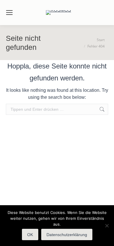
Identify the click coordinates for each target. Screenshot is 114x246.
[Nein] (107, 226)
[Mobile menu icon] (9, 12)
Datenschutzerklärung (66, 234)
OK (30, 234)
